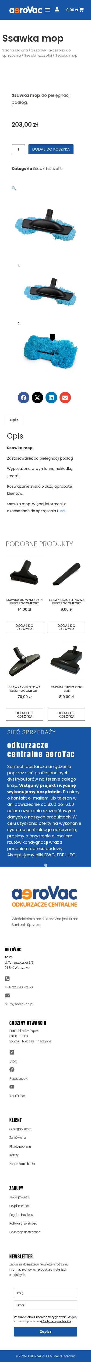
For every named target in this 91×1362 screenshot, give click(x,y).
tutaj (61, 511)
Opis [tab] (14, 420)
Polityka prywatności (23, 1223)
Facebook (18, 1078)
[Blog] (11, 1052)
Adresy (14, 1155)
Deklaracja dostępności (25, 1232)
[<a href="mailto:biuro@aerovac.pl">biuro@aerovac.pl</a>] (7, 995)
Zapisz (45, 1331)
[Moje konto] (57, 9)
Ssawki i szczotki (38, 55)
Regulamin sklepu (21, 1215)
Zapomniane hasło (22, 1164)
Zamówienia (17, 1137)
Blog (13, 1061)
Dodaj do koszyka (51, 149)
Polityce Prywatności (56, 1321)
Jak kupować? (19, 1197)
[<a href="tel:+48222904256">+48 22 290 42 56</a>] (7, 978)
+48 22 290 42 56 (19, 987)
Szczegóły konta (20, 1129)
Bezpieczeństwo (20, 1206)
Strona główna (15, 50)
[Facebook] (11, 1069)
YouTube (17, 1096)
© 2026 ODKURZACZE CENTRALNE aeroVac (45, 1356)
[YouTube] (11, 1086)
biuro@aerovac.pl (19, 1004)
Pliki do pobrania (20, 1146)
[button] (48, 10)
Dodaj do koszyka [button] (24, 627)
